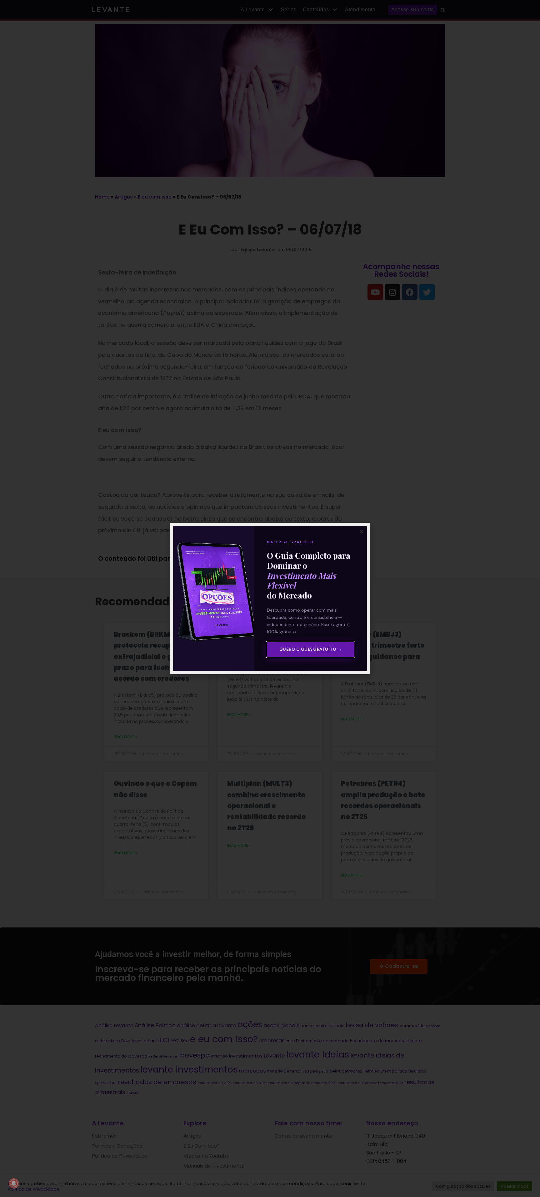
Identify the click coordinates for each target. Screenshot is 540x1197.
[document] (270, 598)
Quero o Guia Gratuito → (310, 649)
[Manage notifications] (14, 1183)
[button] (361, 531)
